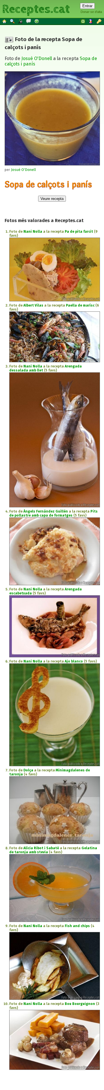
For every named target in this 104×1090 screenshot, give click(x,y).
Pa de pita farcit (79, 232)
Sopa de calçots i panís (48, 184)
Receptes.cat (36, 8)
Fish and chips (77, 926)
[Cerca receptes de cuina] (12, 21)
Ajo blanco (74, 661)
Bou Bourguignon (80, 1004)
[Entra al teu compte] (83, 21)
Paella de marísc (80, 305)
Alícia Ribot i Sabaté (41, 848)
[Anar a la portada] (4, 21)
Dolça (28, 770)
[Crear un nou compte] (91, 21)
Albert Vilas (33, 305)
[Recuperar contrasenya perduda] (99, 21)
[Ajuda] (37, 21)
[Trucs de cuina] (20, 21)
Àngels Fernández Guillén (45, 511)
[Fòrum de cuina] (28, 21)
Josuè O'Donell (36, 58)
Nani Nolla (32, 232)
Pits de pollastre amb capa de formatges (53, 513)
